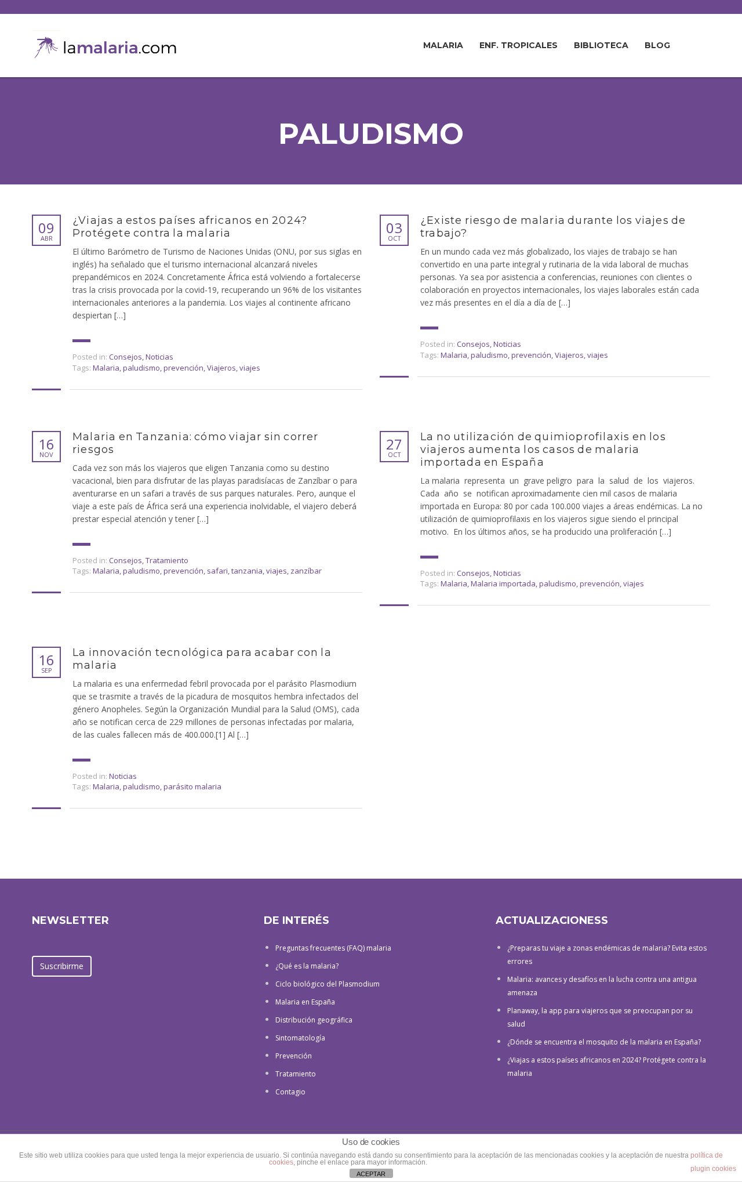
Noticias (159, 356)
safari (217, 570)
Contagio (290, 1092)
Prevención (293, 1056)
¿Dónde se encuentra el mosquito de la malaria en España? (604, 1042)
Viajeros (221, 367)
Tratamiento (167, 560)
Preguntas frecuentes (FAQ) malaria (333, 948)
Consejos (125, 356)
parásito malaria (192, 786)
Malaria (443, 45)
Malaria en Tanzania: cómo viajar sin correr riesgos (195, 443)
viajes (249, 367)
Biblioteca (601, 45)
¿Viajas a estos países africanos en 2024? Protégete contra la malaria (189, 227)
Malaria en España (305, 1002)
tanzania (247, 570)
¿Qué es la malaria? (307, 966)
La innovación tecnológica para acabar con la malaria (202, 659)
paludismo (141, 367)
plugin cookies (713, 1169)
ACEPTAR (371, 1173)
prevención (183, 367)
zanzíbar (306, 570)
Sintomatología (300, 1038)
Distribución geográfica (313, 1020)
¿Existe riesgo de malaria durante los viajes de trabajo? (553, 227)
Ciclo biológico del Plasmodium (327, 984)
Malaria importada (503, 583)
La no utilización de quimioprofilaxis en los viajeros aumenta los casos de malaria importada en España (543, 449)
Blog (657, 45)
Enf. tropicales (518, 45)
